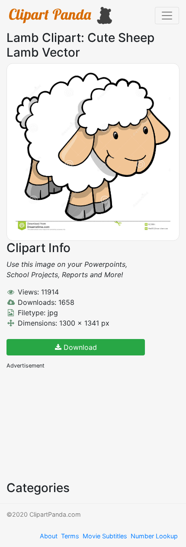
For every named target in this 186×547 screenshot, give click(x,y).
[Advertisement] (71, 424)
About (49, 536)
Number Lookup (154, 536)
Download (79, 347)
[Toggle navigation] (167, 15)
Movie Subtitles (105, 536)
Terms (70, 536)
